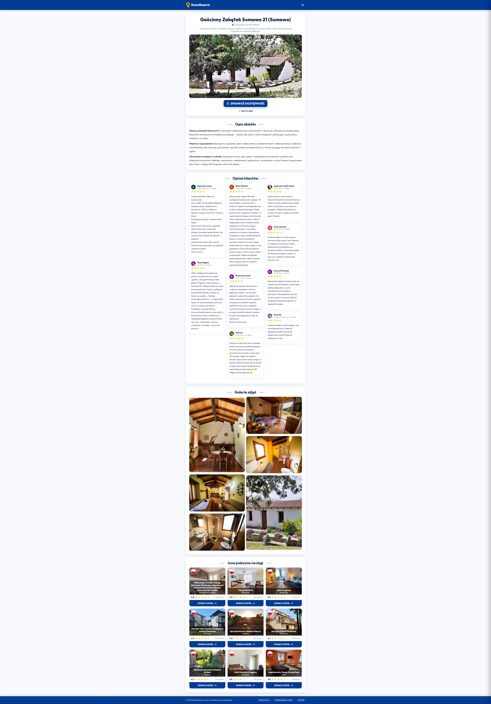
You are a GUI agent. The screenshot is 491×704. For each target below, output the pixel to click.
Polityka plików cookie (283, 700)
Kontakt (301, 700)
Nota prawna (264, 700)
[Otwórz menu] (302, 5)
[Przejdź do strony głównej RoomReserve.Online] (198, 5)
